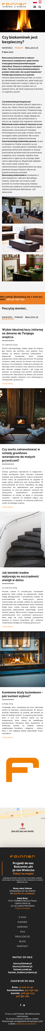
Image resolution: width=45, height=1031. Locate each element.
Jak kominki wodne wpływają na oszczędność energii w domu (20, 576)
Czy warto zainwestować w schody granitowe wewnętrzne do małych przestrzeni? (21, 455)
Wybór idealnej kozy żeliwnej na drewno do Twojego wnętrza (22, 333)
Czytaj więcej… (8, 383)
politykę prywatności (26, 1024)
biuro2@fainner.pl (22, 966)
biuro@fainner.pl (22, 963)
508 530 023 (27, 993)
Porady (19, 48)
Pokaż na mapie (23, 873)
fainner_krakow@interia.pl (22, 972)
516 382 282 (22, 996)
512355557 (30, 893)
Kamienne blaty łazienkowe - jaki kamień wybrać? (22, 694)
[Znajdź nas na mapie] (22, 827)
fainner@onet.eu (22, 969)
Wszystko (8, 319)
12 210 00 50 (26, 987)
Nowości (7, 48)
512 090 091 (31, 990)
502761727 (19, 893)
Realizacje (31, 48)
